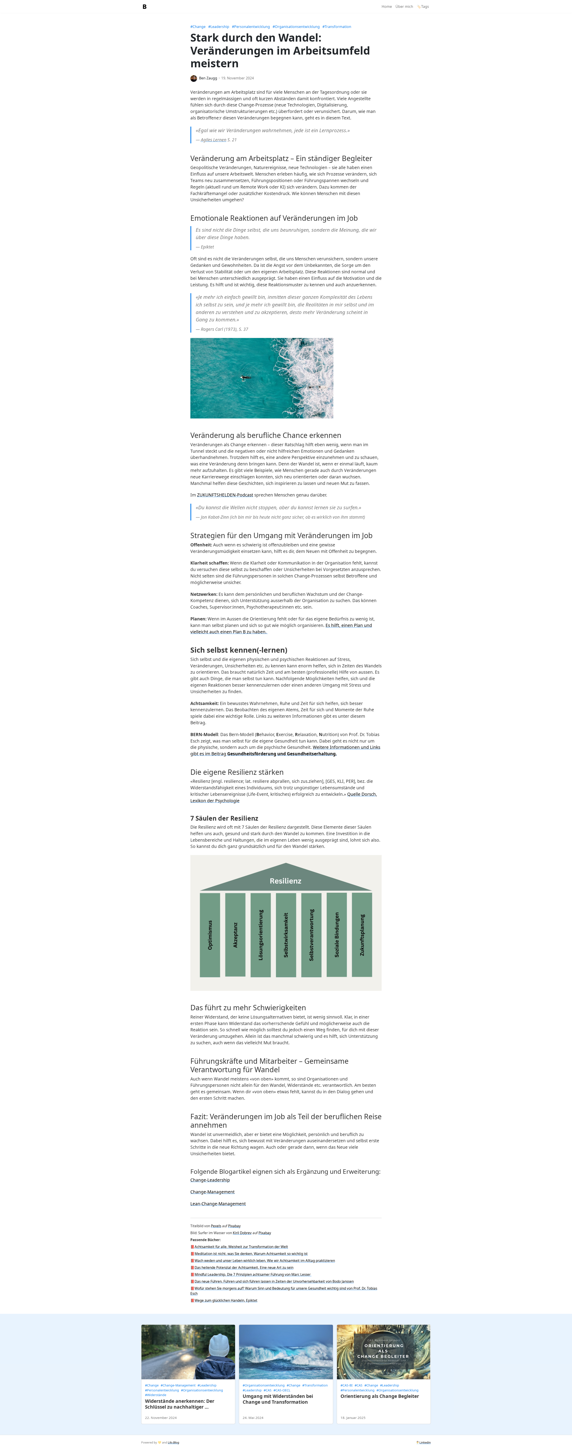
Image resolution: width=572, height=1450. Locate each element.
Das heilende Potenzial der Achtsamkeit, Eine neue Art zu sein (244, 1267)
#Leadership (218, 26)
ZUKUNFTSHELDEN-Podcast (225, 495)
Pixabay (234, 1226)
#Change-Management (178, 1385)
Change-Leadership (210, 1180)
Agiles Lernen (213, 140)
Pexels (216, 1226)
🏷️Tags (423, 6)
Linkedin (425, 1442)
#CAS (267, 1390)
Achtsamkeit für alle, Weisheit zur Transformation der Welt (241, 1246)
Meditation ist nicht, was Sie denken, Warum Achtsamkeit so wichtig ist (251, 1253)
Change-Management (212, 1192)
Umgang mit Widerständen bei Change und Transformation (278, 1399)
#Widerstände (155, 1395)
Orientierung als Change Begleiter (380, 1396)
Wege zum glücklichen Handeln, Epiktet (226, 1300)
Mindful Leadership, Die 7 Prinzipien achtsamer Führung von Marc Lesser (253, 1274)
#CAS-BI (347, 1385)
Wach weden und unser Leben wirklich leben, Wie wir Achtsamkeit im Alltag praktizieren (265, 1260)
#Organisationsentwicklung (296, 26)
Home (387, 6)
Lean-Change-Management (218, 1204)
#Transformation (336, 26)
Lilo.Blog (173, 1442)
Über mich (404, 6)
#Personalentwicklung (251, 26)
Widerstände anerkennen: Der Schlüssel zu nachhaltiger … (179, 1404)
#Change (198, 26)
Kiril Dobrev (242, 1233)
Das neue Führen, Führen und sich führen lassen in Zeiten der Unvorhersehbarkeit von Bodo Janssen (274, 1281)
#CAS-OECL (281, 1390)
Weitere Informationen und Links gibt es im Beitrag (285, 750)
